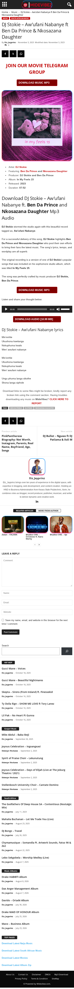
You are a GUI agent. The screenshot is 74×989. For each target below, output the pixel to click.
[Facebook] (5, 53)
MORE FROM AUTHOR (48, 510)
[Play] (6, 309)
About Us (10, 974)
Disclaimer (36, 974)
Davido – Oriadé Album (15, 900)
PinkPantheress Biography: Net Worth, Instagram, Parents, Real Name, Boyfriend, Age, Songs (17, 443)
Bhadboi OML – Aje (58, 534)
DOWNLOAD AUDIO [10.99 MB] (34, 319)
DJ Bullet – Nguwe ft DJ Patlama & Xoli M (57, 437)
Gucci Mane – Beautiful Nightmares (22, 680)
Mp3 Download (61, 974)
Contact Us (23, 974)
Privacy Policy (21, 978)
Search (5, 645)
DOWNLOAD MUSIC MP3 (34, 82)
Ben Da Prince (28, 171)
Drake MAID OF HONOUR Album (20, 912)
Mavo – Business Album (15, 923)
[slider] (66, 309)
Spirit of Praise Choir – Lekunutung (22, 758)
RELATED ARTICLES (24, 510)
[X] (13, 53)
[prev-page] (35, 544)
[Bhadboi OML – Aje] (61, 524)
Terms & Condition (39, 978)
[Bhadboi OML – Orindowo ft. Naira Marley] (37, 524)
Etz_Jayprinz (10, 42)
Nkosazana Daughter (55, 171)
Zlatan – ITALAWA (9, 534)
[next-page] (39, 544)
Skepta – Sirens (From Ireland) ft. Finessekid (27, 692)
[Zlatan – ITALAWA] (13, 524)
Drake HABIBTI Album (14, 877)
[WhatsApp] (21, 53)
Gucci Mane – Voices (13, 668)
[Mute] (58, 309)
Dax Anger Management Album (20, 888)
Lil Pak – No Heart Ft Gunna (18, 715)
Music (14, 12)
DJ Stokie (21, 167)
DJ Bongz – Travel (12, 830)
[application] (37, 309)
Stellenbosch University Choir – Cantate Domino (30, 784)
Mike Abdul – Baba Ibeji (15, 734)
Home (5, 12)
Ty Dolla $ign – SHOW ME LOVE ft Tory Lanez (28, 703)
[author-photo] (37, 466)
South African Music (20, 18)
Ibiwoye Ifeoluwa (10, 750)
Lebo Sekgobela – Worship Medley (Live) (25, 857)
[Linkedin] (37, 502)
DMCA (47, 974)
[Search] (66, 651)
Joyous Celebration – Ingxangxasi (21, 746)
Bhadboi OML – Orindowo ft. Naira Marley (34, 536)
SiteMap (55, 978)
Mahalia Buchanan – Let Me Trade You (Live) (28, 819)
